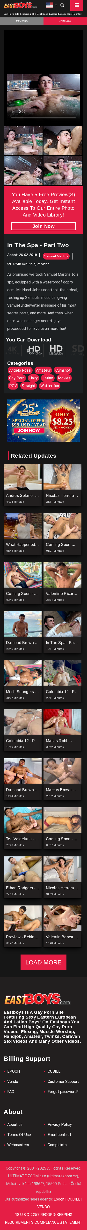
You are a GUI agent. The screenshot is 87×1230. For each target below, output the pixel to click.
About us (14, 1124)
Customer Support (63, 1081)
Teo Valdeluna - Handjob (28, 839)
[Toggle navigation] (76, 5)
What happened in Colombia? (33, 545)
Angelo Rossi (20, 370)
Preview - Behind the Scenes (32, 937)
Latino (48, 378)
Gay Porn (16, 378)
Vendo (12, 1081)
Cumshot (63, 370)
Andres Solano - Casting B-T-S (33, 495)
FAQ (10, 1091)
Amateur (43, 370)
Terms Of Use (19, 1134)
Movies (64, 378)
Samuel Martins (56, 256)
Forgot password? (63, 1091)
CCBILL (54, 1071)
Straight (29, 385)
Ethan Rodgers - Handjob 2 (30, 888)
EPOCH (13, 1071)
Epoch (59, 1199)
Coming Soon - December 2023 (34, 594)
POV (13, 385)
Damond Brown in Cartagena (32, 643)
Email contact (59, 1134)
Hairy (33, 378)
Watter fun (49, 385)
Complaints (57, 1145)
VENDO (43, 1207)
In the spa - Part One (65, 643)
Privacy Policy (60, 1124)
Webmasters (18, 1145)
